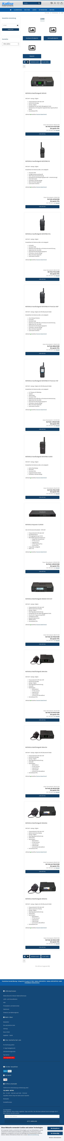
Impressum (6, 1009)
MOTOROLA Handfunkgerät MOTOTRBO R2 (37, 161)
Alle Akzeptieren (55, 1128)
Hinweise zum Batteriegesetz (11, 1012)
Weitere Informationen (55, 1137)
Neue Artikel (6, 1032)
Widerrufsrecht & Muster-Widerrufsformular (14, 996)
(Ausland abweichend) (41, 114)
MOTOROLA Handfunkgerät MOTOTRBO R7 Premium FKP (41, 381)
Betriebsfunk (43, 10)
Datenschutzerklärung (33, 1134)
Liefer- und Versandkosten (10, 999)
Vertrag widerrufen (9, 1057)
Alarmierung (18, 10)
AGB (4, 1002)
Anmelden (10, 29)
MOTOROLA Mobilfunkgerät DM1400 (35, 93)
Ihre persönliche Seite (9, 1025)
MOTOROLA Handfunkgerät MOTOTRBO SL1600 (38, 456)
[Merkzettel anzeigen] (58, 3)
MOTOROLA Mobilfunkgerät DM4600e (36, 823)
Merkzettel (6, 1099)
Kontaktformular (7, 1102)
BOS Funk (27, 10)
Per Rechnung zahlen (8, 1045)
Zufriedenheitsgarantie (9, 1051)
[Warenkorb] (61, 3)
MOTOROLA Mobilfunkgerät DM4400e (36, 671)
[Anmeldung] (55, 3)
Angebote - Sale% (8, 1035)
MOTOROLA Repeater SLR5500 (34, 524)
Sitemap (5, 1028)
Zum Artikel (42, 134)
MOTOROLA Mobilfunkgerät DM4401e (36, 747)
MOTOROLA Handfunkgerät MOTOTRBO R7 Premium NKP (41, 306)
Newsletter (6, 1022)
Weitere (52, 10)
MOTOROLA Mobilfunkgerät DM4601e (36, 899)
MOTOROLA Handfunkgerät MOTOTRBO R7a (37, 234)
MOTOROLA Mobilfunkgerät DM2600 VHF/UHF (38, 599)
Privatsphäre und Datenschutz (11, 1006)
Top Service (6, 1055)
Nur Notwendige (55, 1133)
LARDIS (34, 10)
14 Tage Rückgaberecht (9, 1048)
